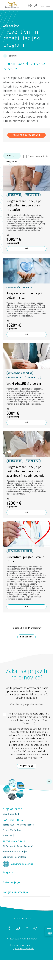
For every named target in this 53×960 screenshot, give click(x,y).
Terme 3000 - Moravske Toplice (18, 824)
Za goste (8, 872)
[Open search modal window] (42, 5)
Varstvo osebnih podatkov (29, 758)
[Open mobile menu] (48, 5)
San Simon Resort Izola (14, 857)
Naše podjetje (11, 882)
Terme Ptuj (8, 835)
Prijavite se (27, 766)
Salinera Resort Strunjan (15, 851)
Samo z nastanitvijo (38, 156)
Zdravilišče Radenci (12, 830)
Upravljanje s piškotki (23, 948)
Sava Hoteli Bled (11, 814)
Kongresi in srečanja (15, 892)
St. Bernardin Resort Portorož (18, 846)
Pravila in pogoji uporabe (22, 945)
